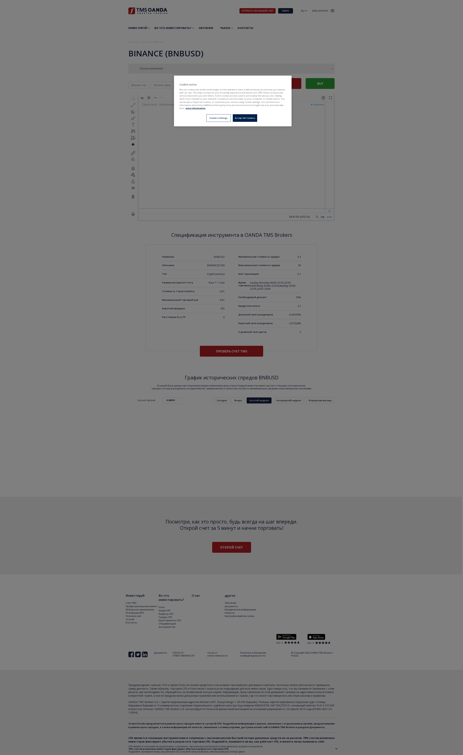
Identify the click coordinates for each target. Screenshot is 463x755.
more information (195, 108)
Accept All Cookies (245, 118)
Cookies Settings (218, 118)
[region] (233, 101)
